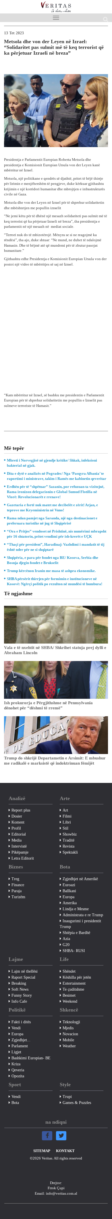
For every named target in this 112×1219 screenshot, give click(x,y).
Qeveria (17, 1070)
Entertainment (74, 983)
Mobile (68, 1040)
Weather (69, 1046)
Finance (17, 885)
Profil (16, 828)
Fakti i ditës (21, 1022)
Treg (15, 879)
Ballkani (69, 891)
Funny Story (21, 995)
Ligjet (16, 1052)
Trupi (67, 1097)
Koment (17, 822)
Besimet (69, 995)
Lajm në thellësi (24, 971)
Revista (68, 846)
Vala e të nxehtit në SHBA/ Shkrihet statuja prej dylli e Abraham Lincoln (55, 650)
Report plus (20, 810)
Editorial (18, 834)
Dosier (16, 816)
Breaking (18, 983)
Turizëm (18, 897)
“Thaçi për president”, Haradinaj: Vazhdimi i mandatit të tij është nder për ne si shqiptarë (55, 547)
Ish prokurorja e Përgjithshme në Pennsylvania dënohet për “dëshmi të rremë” (48, 705)
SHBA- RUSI (74, 951)
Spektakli (70, 852)
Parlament (19, 1046)
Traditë (68, 840)
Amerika (70, 903)
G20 (66, 945)
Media (16, 840)
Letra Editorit (22, 858)
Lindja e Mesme (76, 909)
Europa (68, 897)
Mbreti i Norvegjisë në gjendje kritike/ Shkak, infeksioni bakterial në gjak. (52, 463)
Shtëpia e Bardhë (76, 933)
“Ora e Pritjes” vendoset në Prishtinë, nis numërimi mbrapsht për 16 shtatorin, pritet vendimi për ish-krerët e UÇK (56, 534)
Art (65, 810)
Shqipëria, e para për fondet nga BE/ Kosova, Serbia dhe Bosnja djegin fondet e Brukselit (52, 560)
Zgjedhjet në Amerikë (80, 879)
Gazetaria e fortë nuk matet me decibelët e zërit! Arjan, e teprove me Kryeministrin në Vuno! (52, 507)
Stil (65, 828)
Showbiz (70, 834)
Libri (67, 822)
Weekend (70, 1001)
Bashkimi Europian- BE (31, 1058)
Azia (66, 939)
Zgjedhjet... (20, 1040)
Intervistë (19, 846)
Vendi (16, 1028)
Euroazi (69, 885)
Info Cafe (19, 1001)
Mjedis (68, 1028)
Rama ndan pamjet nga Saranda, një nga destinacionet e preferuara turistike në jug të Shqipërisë (52, 520)
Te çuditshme (73, 989)
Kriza (15, 1064)
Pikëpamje (19, 852)
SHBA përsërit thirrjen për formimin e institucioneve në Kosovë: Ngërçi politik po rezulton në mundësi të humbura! (54, 581)
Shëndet (69, 971)
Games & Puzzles (77, 1103)
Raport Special (23, 977)
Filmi (67, 816)
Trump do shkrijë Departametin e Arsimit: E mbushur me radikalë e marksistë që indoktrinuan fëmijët (55, 760)
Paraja (16, 891)
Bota (15, 1103)
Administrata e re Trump (83, 915)
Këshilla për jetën (77, 977)
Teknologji (71, 1022)
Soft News (19, 989)
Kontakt (65, 1151)
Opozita (17, 1076)
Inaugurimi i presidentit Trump (80, 924)
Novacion (70, 1034)
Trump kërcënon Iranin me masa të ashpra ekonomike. (51, 571)
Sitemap (41, 1151)
